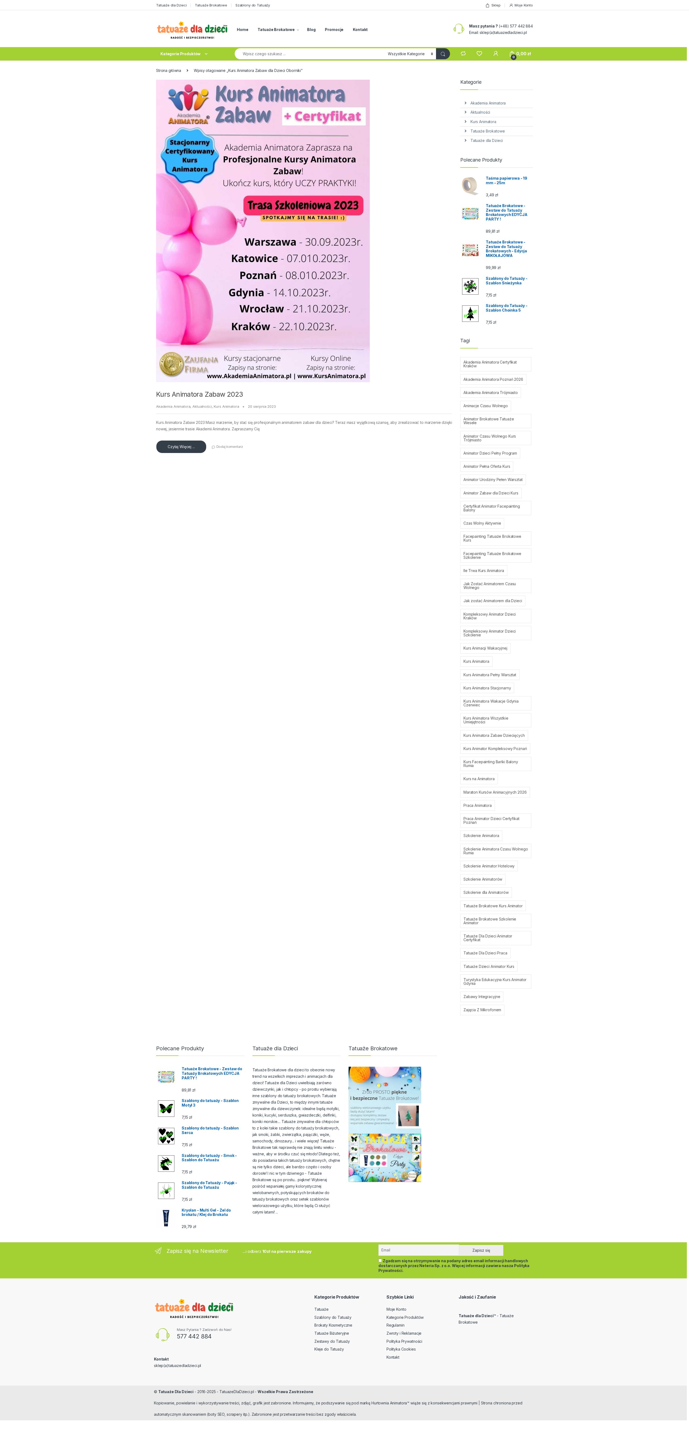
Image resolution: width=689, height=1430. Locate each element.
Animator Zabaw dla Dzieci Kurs (490, 493)
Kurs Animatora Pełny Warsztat (489, 674)
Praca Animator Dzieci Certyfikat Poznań (491, 820)
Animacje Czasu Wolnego (485, 405)
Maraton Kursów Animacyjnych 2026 (495, 792)
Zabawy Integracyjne (481, 996)
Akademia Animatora (173, 406)
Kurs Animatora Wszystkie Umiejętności (485, 720)
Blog (311, 29)
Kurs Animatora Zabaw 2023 (199, 394)
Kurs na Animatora (479, 778)
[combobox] (310, 53)
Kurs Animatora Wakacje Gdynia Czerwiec (491, 703)
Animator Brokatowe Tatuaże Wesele (488, 421)
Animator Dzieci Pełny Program (490, 453)
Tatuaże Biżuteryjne (331, 1333)
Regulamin (395, 1325)
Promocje (334, 29)
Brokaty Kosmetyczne (333, 1325)
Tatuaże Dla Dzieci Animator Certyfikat (487, 938)
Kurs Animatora (226, 406)
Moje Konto (524, 5)
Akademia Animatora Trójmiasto (490, 392)
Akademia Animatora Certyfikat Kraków (490, 364)
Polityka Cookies (401, 1349)
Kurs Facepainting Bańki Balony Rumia (490, 763)
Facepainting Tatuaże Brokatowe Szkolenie (492, 555)
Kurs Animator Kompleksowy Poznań (495, 748)
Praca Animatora (477, 805)
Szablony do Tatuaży (252, 5)
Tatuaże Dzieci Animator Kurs (488, 966)
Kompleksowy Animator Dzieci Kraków (489, 616)
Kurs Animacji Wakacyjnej (485, 648)
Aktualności (202, 406)
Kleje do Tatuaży (329, 1349)
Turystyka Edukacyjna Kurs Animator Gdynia (494, 981)
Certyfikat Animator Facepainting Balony (491, 508)
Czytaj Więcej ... (181, 446)
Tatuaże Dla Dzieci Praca (485, 953)
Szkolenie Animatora (481, 835)
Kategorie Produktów (405, 1317)
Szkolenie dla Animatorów (486, 892)
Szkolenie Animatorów (482, 879)
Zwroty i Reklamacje (403, 1333)
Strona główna (168, 70)
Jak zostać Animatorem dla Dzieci (492, 600)
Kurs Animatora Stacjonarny (487, 688)
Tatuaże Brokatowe (211, 5)
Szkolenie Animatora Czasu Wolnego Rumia (495, 851)
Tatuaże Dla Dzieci (176, 1391)
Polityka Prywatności (404, 1341)
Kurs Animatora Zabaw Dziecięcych (494, 735)
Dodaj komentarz (229, 447)
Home (242, 29)
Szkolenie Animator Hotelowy (489, 866)
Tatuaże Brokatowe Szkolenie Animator (489, 921)
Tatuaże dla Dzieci (171, 5)
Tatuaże (321, 1309)
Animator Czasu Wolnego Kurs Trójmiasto (489, 438)
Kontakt (360, 29)
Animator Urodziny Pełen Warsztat (493, 479)
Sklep (495, 5)
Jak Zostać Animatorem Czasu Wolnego (489, 585)
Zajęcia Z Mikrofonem (482, 1009)
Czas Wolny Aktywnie (482, 523)
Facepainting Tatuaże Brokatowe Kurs (492, 538)
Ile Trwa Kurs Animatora (483, 570)
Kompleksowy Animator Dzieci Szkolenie (489, 633)
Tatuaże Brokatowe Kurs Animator (493, 906)
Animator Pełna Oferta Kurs (486, 466)
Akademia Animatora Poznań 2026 (493, 379)
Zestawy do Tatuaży (332, 1341)
